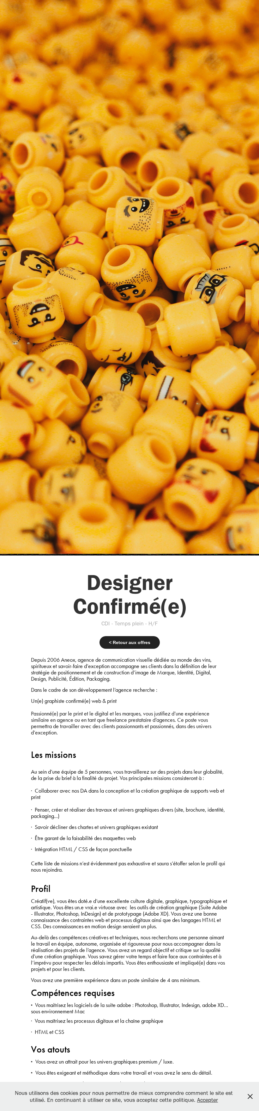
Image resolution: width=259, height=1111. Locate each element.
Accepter (207, 1099)
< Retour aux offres (129, 642)
